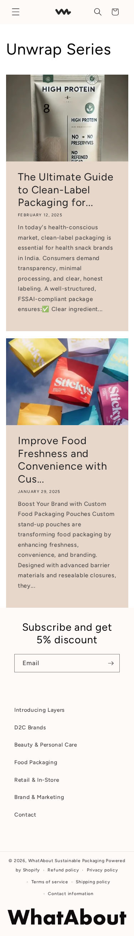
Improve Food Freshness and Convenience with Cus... (62, 459)
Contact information (71, 893)
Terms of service (49, 881)
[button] (15, 11)
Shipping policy (93, 881)
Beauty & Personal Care (45, 744)
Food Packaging (35, 762)
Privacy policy (102, 869)
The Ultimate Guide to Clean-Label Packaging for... (66, 189)
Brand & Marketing (39, 797)
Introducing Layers (39, 709)
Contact (25, 814)
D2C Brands (30, 727)
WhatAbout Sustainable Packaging (66, 860)
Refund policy (63, 869)
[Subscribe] (110, 663)
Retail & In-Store (36, 779)
